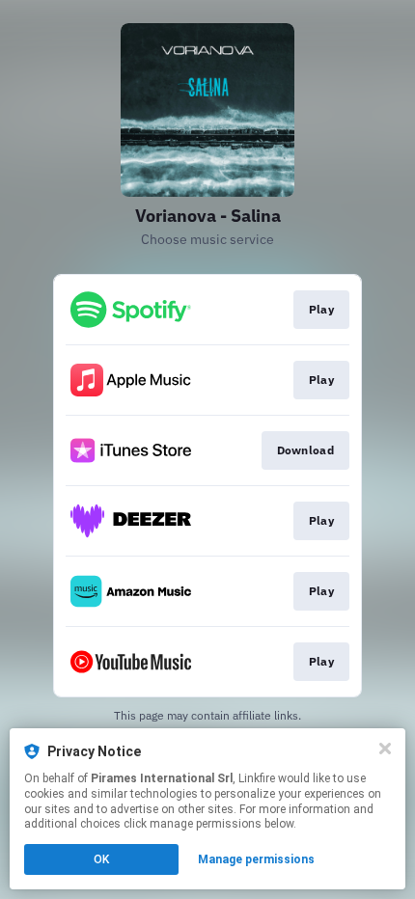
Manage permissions (256, 859)
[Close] (385, 748)
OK (101, 859)
